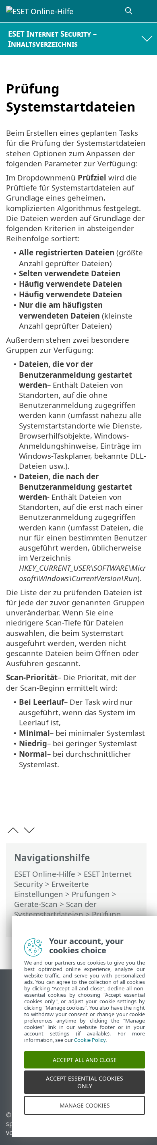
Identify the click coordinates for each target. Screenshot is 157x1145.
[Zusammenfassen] (137, 800)
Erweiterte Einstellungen (51, 889)
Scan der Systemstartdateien (55, 909)
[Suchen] (129, 11)
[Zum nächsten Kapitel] (29, 830)
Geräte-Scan (36, 904)
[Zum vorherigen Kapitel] (13, 830)
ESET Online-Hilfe (44, 874)
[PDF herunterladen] (116, 800)
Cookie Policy (89, 1047)
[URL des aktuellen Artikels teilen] (95, 800)
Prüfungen (91, 894)
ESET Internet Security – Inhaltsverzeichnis (52, 39)
